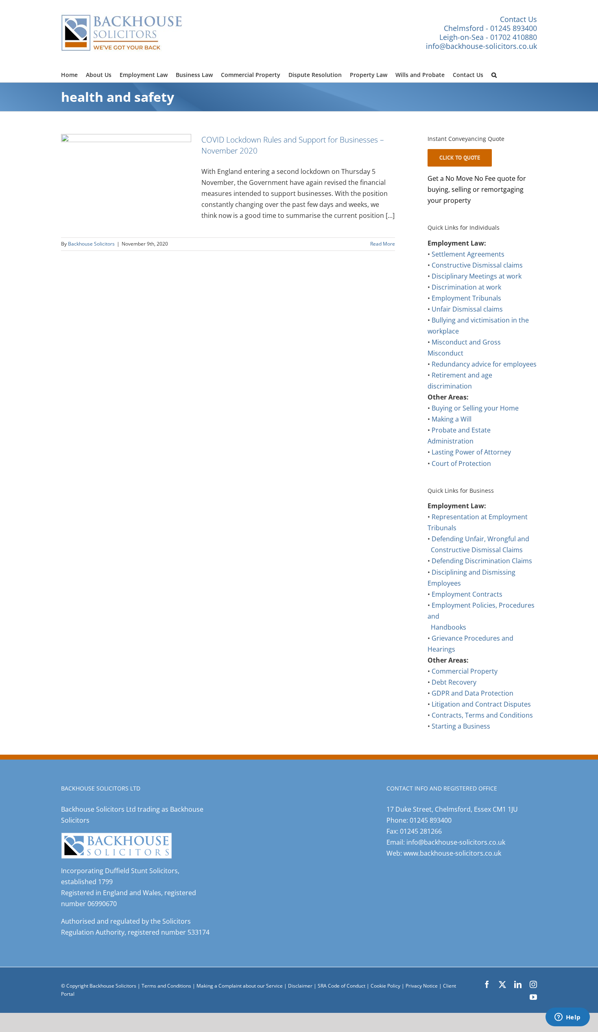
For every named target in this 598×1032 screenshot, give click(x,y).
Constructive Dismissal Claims (477, 549)
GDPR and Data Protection (472, 693)
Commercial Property (465, 671)
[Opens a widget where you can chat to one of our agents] (567, 1018)
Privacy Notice (422, 985)
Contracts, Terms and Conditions (482, 715)
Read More (382, 243)
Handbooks (448, 627)
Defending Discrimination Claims (482, 560)
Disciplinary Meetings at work (477, 276)
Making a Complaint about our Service (240, 985)
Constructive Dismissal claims (477, 265)
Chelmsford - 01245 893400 (490, 28)
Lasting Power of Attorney (471, 452)
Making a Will (451, 419)
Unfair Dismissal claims (467, 309)
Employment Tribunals (466, 298)
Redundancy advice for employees (484, 364)
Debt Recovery (454, 682)
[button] (494, 74)
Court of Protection (461, 463)
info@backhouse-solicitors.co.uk (481, 46)
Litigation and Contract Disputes (481, 704)
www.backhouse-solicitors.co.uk (452, 853)
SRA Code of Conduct (341, 985)
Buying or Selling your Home (475, 408)
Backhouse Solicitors (91, 243)
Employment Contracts (467, 594)
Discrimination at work (466, 287)
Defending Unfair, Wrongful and (480, 538)
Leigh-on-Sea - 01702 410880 (488, 37)
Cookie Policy (386, 985)
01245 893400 (431, 820)
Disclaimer (300, 985)
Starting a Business (461, 726)
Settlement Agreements (468, 254)
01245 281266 (421, 831)
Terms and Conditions (166, 985)
